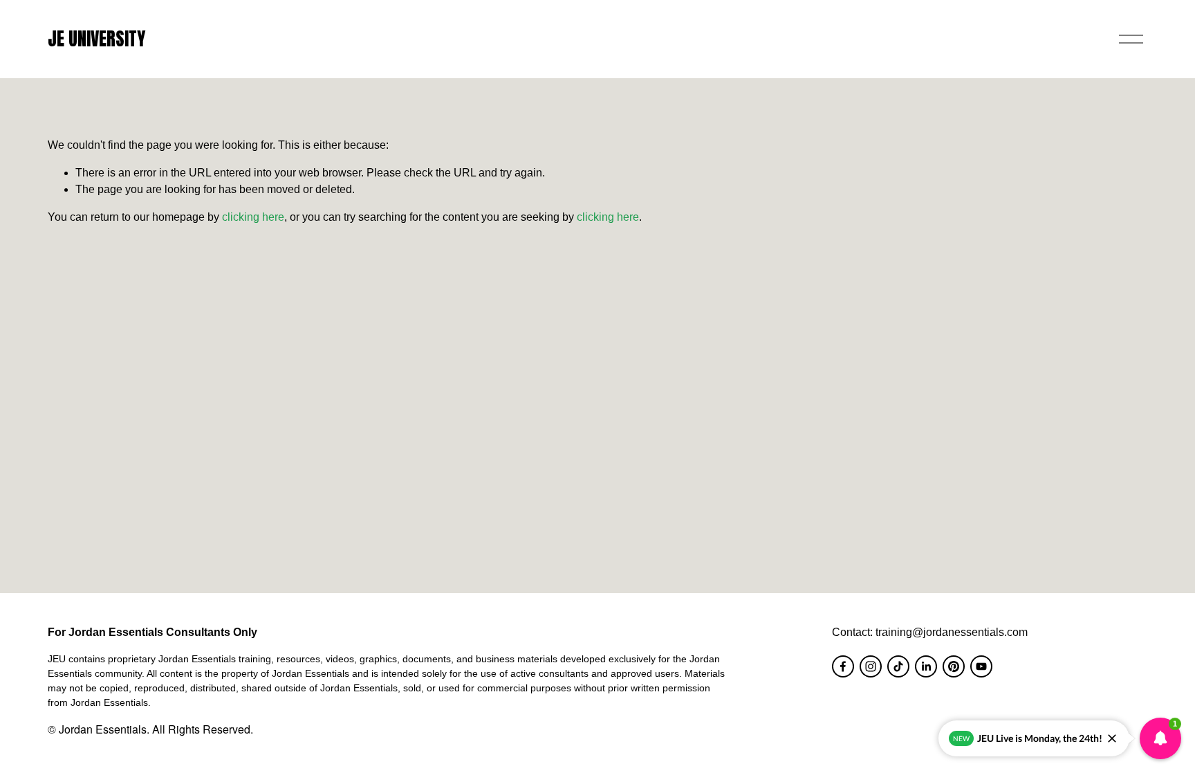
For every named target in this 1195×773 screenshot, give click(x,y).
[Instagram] (871, 666)
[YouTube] (981, 666)
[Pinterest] (954, 666)
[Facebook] (843, 666)
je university (96, 39)
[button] (1160, 738)
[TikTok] (898, 666)
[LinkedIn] (926, 666)
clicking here (253, 217)
